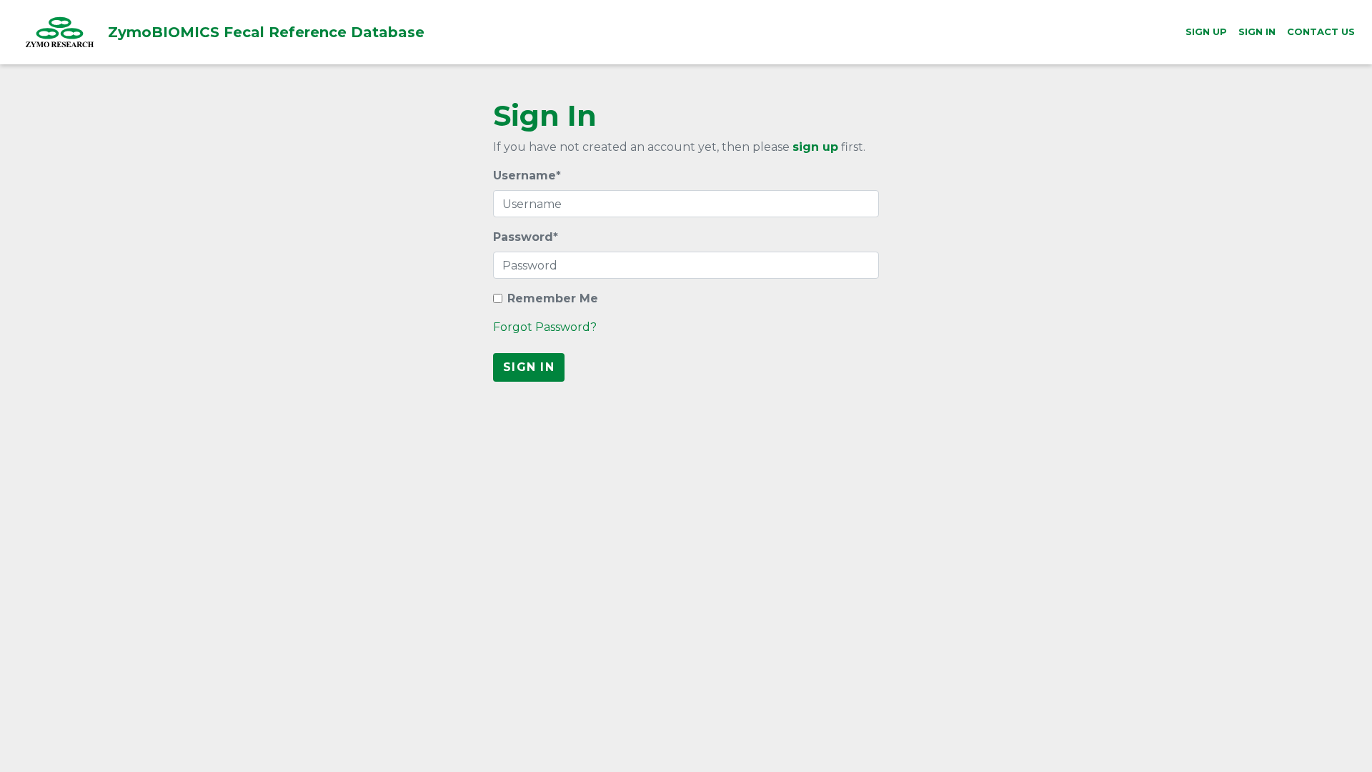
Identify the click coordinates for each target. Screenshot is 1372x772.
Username (527, 175)
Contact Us (1321, 31)
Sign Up (1206, 31)
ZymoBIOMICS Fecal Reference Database (170, 32)
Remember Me (552, 298)
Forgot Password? (545, 327)
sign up (815, 147)
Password (525, 237)
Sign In (1257, 31)
